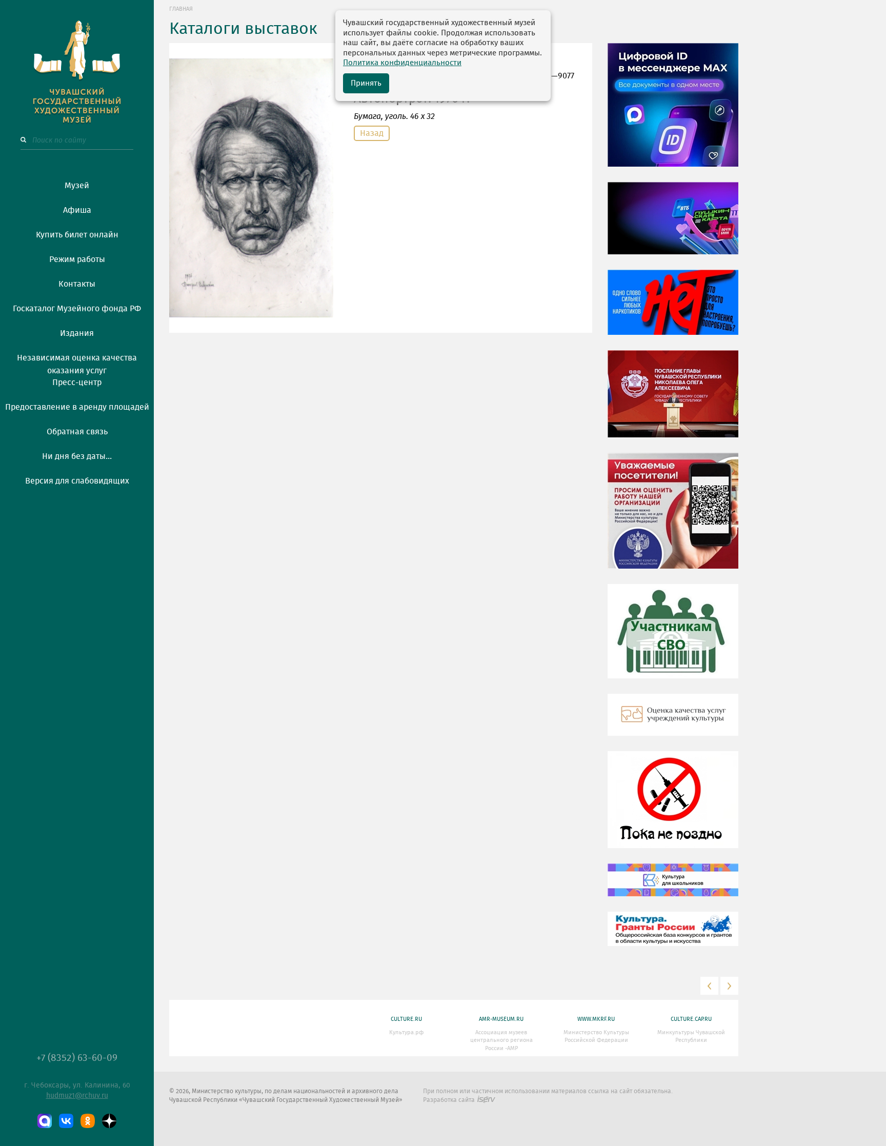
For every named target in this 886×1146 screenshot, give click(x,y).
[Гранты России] (673, 936)
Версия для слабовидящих (77, 481)
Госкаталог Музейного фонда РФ (77, 309)
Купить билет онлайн (77, 235)
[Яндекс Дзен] (109, 1120)
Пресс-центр (77, 382)
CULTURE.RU (406, 1019)
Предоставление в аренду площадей (77, 407)
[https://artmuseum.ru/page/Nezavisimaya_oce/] (673, 722)
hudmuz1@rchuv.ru (77, 1095)
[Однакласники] (87, 1121)
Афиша (77, 210)
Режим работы (77, 259)
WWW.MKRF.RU (596, 1019)
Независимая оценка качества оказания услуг (77, 362)
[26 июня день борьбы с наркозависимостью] (673, 807)
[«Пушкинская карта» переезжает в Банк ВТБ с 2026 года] (673, 225)
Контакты (76, 284)
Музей (77, 186)
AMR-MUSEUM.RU (501, 1019)
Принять (366, 83)
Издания (77, 333)
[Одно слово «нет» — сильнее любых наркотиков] (673, 309)
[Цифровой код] (673, 112)
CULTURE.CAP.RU (691, 1019)
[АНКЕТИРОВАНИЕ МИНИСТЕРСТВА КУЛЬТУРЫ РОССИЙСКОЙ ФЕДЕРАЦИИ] (673, 518)
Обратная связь (77, 432)
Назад (372, 133)
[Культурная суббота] (673, 887)
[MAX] (44, 1121)
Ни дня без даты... (77, 456)
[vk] (66, 1121)
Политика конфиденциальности (402, 63)
